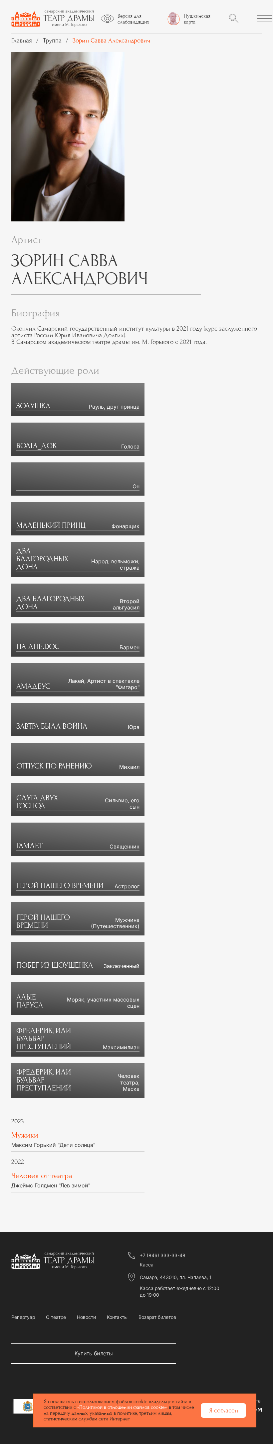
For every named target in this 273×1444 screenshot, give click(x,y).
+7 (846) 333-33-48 (162, 1255)
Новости (86, 1317)
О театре (56, 1317)
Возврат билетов (157, 1317)
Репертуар (23, 1317)
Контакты (117, 1317)
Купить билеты (94, 1353)
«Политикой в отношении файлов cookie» (122, 1407)
